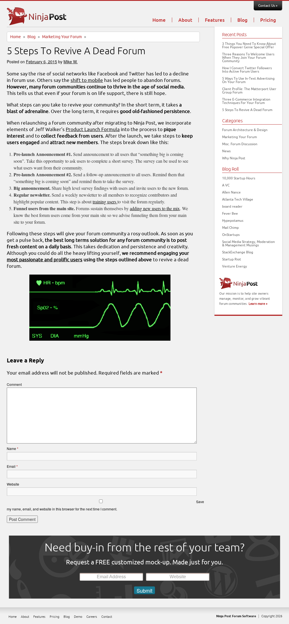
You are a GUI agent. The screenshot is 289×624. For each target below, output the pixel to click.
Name (12, 448)
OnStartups (231, 234)
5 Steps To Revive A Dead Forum (247, 110)
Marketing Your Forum (62, 36)
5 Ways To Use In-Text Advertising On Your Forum (248, 80)
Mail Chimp (230, 227)
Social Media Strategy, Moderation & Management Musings (248, 243)
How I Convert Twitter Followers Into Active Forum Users (247, 70)
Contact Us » (267, 5)
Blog (242, 20)
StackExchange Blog (237, 252)
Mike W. (71, 61)
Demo (78, 617)
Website (13, 484)
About (185, 20)
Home (159, 20)
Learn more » (258, 304)
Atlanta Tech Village (237, 199)
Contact (106, 617)
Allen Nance (231, 192)
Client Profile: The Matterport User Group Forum (249, 91)
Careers (91, 617)
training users (105, 202)
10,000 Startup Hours (238, 178)
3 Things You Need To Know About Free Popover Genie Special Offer (249, 45)
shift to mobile (87, 80)
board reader (232, 206)
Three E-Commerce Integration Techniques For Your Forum (246, 101)
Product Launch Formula (93, 129)
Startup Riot (231, 259)
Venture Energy (234, 266)
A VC (225, 185)
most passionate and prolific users (44, 260)
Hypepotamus (232, 220)
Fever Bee (230, 213)
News (226, 151)
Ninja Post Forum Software (236, 616)
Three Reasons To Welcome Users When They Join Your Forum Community (248, 57)
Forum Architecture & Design (245, 130)
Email (12, 466)
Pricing (268, 20)
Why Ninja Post (233, 158)
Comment (14, 384)
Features (215, 20)
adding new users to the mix (155, 208)
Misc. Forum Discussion (239, 144)
